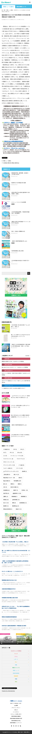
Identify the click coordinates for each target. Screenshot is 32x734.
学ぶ (16, 662)
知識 (16, 679)
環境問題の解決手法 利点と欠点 (9, 580)
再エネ (16, 474)
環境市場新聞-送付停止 (16, 720)
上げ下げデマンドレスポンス (10, 471)
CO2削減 (6, 449)
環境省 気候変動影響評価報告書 (9, 617)
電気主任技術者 (7, 509)
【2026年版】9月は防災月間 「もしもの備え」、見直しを (15, 541)
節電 (14, 503)
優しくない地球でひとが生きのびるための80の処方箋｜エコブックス (16, 551)
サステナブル (21, 458)
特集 (16, 665)
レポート (16, 659)
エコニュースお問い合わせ (16, 714)
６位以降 (27, 355)
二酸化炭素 (6, 474)
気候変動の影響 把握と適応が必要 (10, 597)
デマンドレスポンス (9, 465)
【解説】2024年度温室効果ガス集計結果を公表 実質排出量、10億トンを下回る (15, 561)
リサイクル (19, 468)
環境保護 (14, 496)
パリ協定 (21, 465)
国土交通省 (6, 481)
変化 (5, 484)
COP (15, 449)
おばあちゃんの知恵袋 (16, 651)
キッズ (16, 653)
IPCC (12, 452)
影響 (12, 484)
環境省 (12, 163)
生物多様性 (16, 499)
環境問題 (24, 496)
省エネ (6, 503)
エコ (5, 455)
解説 (16, 681)
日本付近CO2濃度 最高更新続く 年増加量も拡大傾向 (14, 625)
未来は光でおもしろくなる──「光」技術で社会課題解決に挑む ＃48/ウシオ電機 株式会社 (16, 607)
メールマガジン (16, 712)
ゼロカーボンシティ (8, 462)
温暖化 (5, 496)
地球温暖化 (17, 481)
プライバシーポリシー (16, 707)
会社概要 (16, 705)
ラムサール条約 (7, 468)
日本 (5, 487)
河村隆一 (25, 490)
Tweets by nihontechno (8, 691)
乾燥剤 (24, 471)
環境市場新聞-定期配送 (16, 716)
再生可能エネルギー (9, 477)
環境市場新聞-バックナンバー (16, 722)
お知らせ (16, 709)
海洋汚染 (6, 493)
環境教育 (16, 676)
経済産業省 (23, 503)
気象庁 (15, 490)
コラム (16, 656)
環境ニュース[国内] (8, 6)
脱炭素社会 (17, 163)
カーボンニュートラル (17, 455)
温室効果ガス (17, 493)
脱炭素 (6, 506)
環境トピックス (16, 667)
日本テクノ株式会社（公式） (16, 703)
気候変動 (5, 163)
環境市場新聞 (16, 673)
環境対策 (9, 163)
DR (22, 449)
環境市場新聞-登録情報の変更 (16, 718)
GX (4, 452)
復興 (19, 484)
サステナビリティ (8, 458)
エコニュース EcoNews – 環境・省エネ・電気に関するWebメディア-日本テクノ (16, 536)
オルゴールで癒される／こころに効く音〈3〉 (12, 571)
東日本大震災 (14, 487)
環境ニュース (16, 670)
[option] (8, 639)
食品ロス (19, 509)
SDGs (19, 452)
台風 (20, 477)
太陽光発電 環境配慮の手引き (9, 589)
